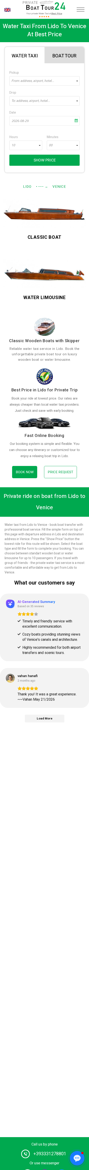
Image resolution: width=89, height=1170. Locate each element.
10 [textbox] (13, 145)
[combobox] (44, 81)
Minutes (52, 137)
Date (12, 112)
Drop (12, 92)
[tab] (24, 55)
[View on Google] (10, 678)
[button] (77, 1158)
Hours (13, 137)
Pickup (14, 72)
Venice (59, 186)
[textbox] (44, 81)
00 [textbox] (50, 145)
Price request (60, 472)
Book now (25, 472)
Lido (27, 186)
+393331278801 (49, 1153)
